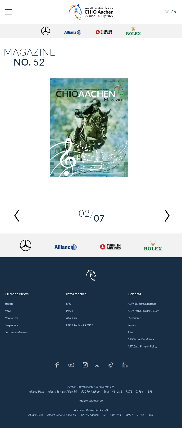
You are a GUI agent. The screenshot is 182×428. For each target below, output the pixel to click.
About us (71, 318)
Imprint (132, 325)
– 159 (150, 415)
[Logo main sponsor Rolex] (133, 31)
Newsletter (11, 318)
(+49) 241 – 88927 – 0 (123, 415)
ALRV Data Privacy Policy (143, 310)
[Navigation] (8, 12)
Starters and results (17, 332)
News (8, 310)
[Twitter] (96, 365)
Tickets (9, 303)
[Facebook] (57, 365)
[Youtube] (71, 365)
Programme (12, 325)
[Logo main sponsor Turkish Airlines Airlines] (104, 31)
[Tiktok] (110, 365)
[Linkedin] (125, 365)
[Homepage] (91, 12)
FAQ (68, 303)
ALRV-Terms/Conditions (142, 303)
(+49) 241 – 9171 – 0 (123, 391)
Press (69, 310)
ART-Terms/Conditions (141, 339)
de (166, 12)
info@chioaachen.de (91, 400)
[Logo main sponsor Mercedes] (45, 31)
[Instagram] (85, 365)
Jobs (130, 332)
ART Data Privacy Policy (143, 346)
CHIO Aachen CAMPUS (80, 325)
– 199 (149, 391)
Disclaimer (134, 318)
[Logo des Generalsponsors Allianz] (72, 31)
